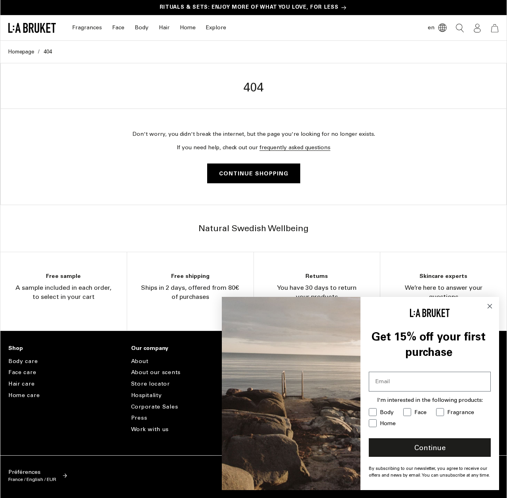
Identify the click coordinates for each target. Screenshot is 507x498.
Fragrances (87, 27)
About (140, 361)
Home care (24, 395)
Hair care (21, 383)
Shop (15, 348)
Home (188, 27)
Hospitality (146, 395)
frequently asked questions (294, 147)
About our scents (156, 372)
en (431, 27)
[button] (87, 27)
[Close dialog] (490, 306)
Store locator (150, 383)
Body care (23, 361)
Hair (164, 27)
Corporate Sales (154, 406)
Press (139, 417)
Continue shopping (253, 173)
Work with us (150, 429)
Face (118, 27)
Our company (149, 348)
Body (142, 27)
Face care (22, 372)
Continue (430, 447)
